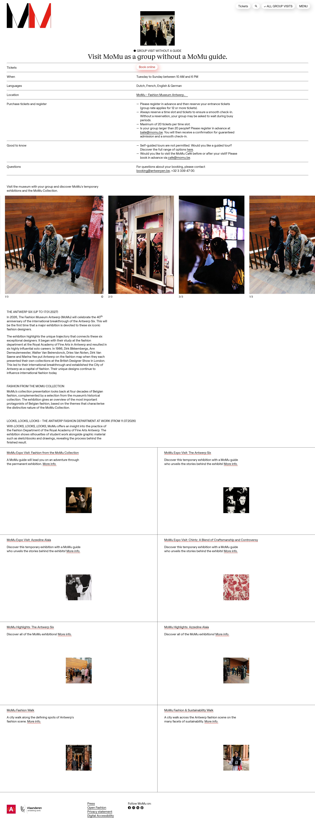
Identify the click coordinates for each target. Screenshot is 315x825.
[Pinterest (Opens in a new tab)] (142, 808)
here (190, 149)
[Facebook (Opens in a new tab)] (129, 808)
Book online (147, 67)
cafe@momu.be (179, 157)
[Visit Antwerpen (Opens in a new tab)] (11, 812)
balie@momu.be (151, 132)
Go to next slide (275, 245)
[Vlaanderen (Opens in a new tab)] (31, 812)
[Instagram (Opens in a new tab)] (133, 808)
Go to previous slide (39, 245)
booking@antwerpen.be (153, 170)
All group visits (279, 6)
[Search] (256, 6)
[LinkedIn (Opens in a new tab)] (138, 808)
